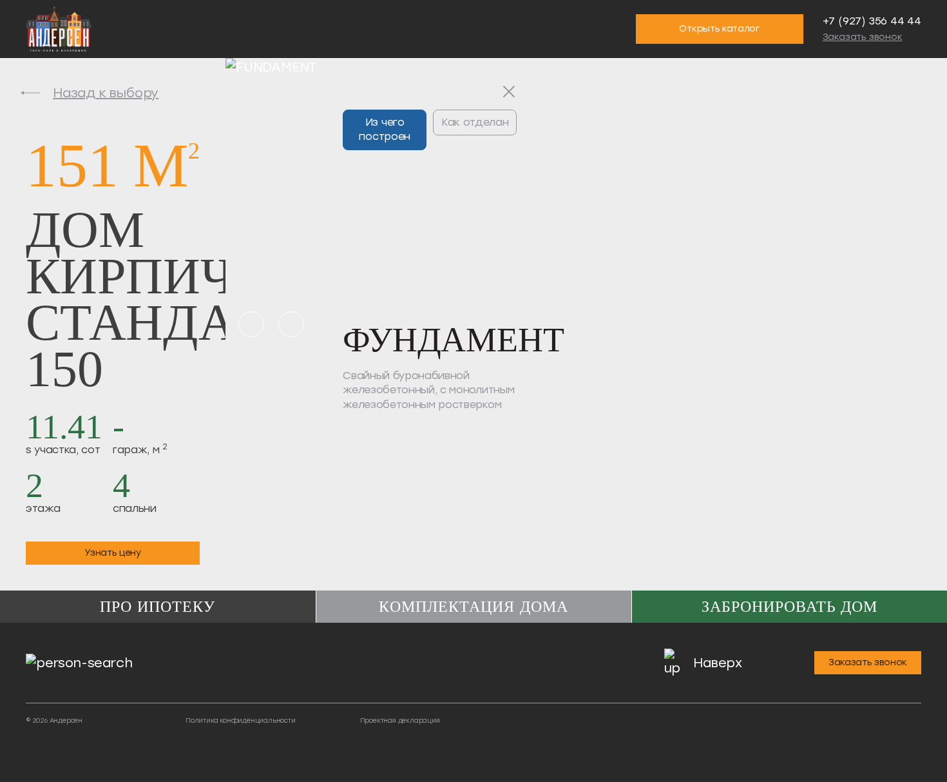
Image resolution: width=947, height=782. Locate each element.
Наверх (717, 662)
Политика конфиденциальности (241, 720)
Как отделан (474, 122)
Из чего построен (384, 129)
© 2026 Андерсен (54, 720)
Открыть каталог (719, 28)
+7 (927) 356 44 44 (872, 21)
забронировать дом (789, 606)
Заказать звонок (863, 37)
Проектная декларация (400, 720)
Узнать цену (112, 552)
